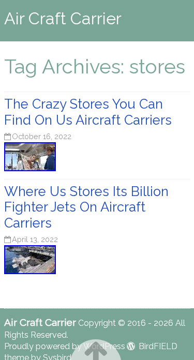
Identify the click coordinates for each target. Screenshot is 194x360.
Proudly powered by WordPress (64, 346)
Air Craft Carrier (63, 18)
